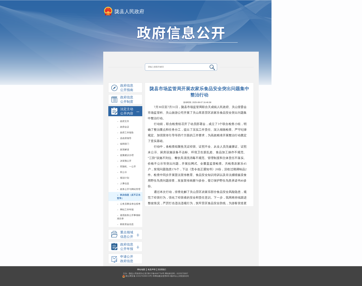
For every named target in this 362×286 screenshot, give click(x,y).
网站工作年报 (127, 209)
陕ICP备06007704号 (155, 273)
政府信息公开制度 (126, 99)
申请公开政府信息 (126, 259)
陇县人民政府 (129, 11)
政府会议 (124, 127)
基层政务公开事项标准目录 (128, 217)
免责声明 (152, 269)
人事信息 (124, 183)
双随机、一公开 (128, 166)
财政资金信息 (127, 224)
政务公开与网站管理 (130, 189)
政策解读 (124, 149)
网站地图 (141, 269)
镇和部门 (124, 144)
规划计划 (124, 178)
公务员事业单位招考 (130, 204)
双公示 (123, 172)
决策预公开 (125, 161)
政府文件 (124, 121)
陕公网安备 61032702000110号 (138, 276)
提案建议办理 (127, 155)
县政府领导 (125, 138)
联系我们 (162, 269)
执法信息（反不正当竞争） (128, 196)
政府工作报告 (127, 132)
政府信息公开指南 (126, 88)
